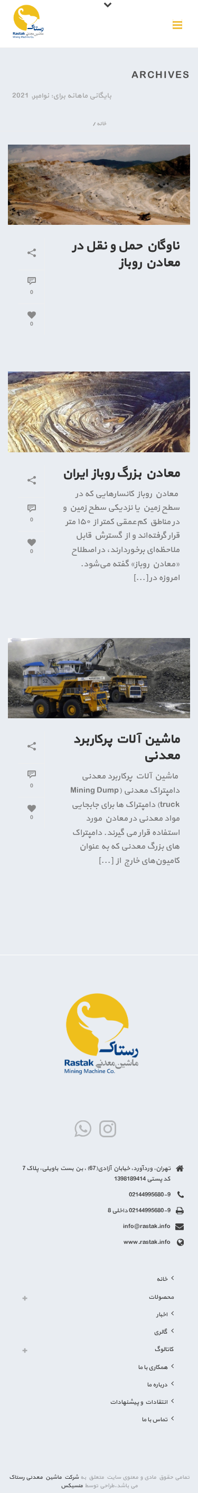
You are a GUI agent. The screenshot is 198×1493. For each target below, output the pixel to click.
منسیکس (72, 1485)
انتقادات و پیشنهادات (138, 1402)
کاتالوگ (164, 1349)
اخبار (161, 1314)
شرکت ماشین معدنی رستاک (44, 1477)
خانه (101, 124)
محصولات (161, 1297)
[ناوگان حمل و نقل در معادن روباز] (99, 185)
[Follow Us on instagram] (107, 1129)
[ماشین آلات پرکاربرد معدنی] (99, 678)
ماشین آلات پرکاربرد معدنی (126, 747)
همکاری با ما (152, 1367)
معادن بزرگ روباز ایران (121, 473)
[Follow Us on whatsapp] (82, 1129)
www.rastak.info (147, 1242)
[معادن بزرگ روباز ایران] (99, 412)
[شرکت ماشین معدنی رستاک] (27, 23)
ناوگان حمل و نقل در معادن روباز (126, 254)
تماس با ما (154, 1419)
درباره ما (157, 1385)
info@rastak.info (147, 1226)
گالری (160, 1332)
